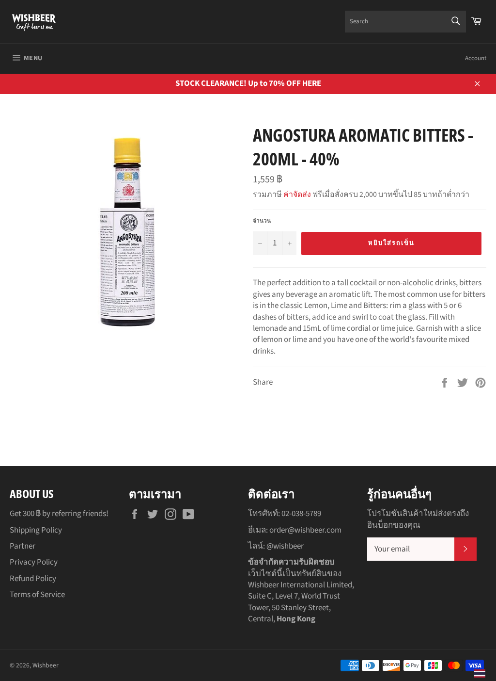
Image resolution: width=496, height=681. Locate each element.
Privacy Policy (34, 562)
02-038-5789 (301, 513)
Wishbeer (45, 665)
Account (475, 58)
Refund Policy (33, 578)
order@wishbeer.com (305, 530)
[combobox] (405, 21)
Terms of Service (37, 594)
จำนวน (262, 221)
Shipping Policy (36, 530)
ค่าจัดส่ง (297, 194)
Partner (22, 546)
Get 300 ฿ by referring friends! (59, 513)
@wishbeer (285, 546)
